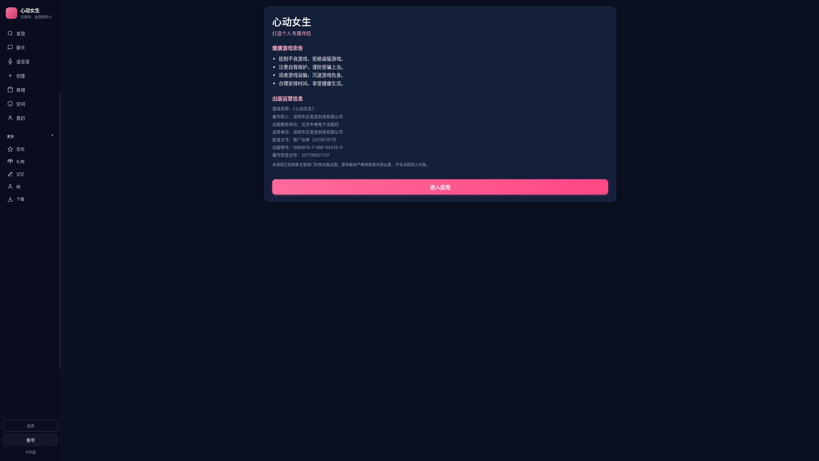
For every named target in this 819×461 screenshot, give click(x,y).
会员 (31, 426)
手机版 (30, 452)
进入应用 (440, 187)
